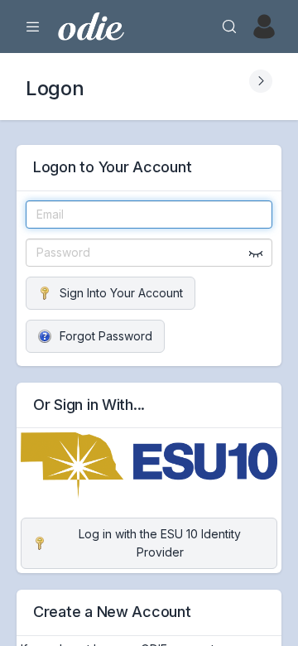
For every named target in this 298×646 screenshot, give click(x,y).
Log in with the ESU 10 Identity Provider (160, 543)
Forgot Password (106, 336)
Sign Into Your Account (121, 293)
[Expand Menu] (33, 26)
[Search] (229, 26)
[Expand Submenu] (260, 81)
